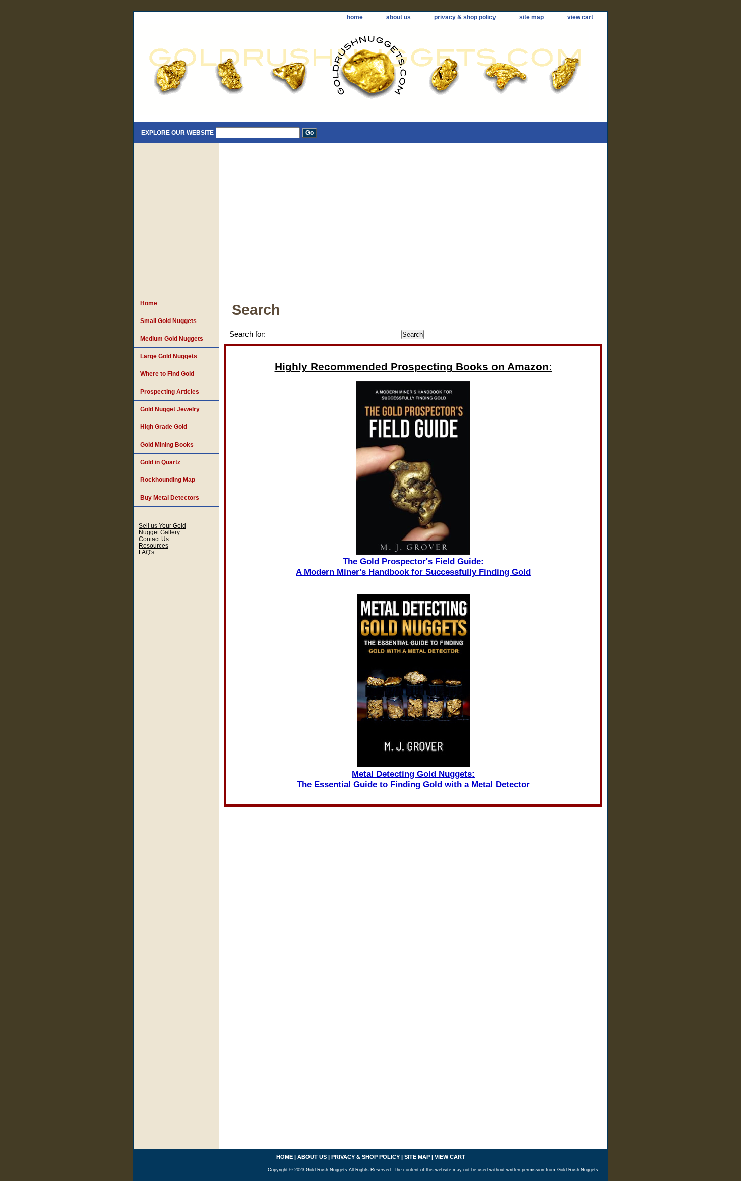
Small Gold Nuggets (168, 321)
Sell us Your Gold (162, 525)
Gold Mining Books (167, 444)
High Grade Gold (163, 427)
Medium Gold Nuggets (171, 338)
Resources (153, 545)
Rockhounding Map (167, 480)
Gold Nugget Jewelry (170, 409)
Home (148, 303)
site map (531, 17)
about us (398, 17)
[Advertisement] (413, 219)
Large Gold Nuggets (168, 356)
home (355, 17)
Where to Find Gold (167, 374)
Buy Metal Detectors (169, 497)
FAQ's (146, 552)
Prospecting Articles (169, 391)
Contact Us (154, 538)
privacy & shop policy (465, 17)
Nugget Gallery (159, 532)
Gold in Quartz (160, 462)
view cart (580, 17)
